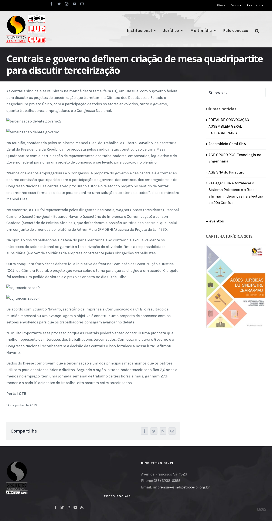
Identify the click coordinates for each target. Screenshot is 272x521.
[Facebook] (55, 507)
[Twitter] (62, 507)
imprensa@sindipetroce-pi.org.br (181, 487)
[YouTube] (75, 507)
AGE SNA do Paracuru (226, 172)
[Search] (257, 30)
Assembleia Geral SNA (227, 143)
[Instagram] (68, 507)
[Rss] (82, 507)
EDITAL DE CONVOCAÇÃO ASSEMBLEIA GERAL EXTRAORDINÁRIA (228, 126)
